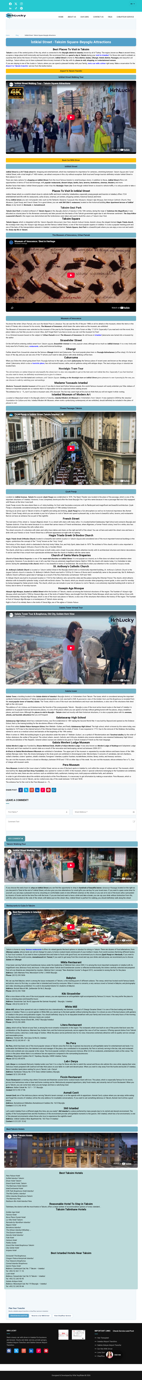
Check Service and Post (18, 1315)
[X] (16, 4)
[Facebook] (10, 4)
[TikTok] (16, 8)
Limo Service (101, 1352)
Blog (17, 35)
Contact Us (98, 17)
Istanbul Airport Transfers (52, 1368)
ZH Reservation (113, 1368)
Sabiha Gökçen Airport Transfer (108, 1345)
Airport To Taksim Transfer (71, 71)
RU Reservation (102, 1368)
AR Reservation (91, 1368)
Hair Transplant (102, 1338)
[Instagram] (21, 4)
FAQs (110, 17)
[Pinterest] (21, 8)
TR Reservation (79, 1368)
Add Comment (14, 839)
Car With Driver (38, 1368)
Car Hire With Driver (104, 1349)
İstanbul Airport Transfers (106, 1341)
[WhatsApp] (54, 790)
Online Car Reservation (14, 1368)
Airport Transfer (27, 1368)
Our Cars (84, 17)
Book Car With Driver (71, 160)
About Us (72, 17)
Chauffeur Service (125, 17)
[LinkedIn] (10, 8)
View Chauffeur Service (62, 1316)
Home (60, 17)
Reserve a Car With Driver (41, 1316)
